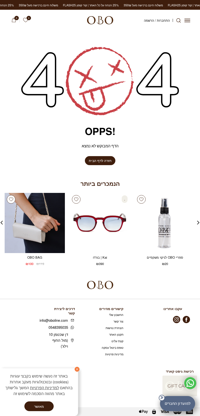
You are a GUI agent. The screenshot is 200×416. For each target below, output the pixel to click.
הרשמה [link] (149, 20)
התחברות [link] (163, 20)
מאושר (39, 406)
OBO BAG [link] (34, 257)
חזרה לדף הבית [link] (100, 160)
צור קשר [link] (118, 321)
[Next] (1, 221)
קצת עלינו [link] (117, 341)
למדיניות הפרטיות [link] (44, 387)
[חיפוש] (178, 20)
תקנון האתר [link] (116, 334)
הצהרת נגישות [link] (114, 328)
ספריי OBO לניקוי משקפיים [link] (165, 257)
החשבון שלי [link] (116, 314)
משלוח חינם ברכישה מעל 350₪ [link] (129, 5)
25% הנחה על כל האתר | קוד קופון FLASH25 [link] (77, 5)
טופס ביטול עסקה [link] (112, 347)
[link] (25, 20)
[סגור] (77, 369)
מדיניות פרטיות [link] (114, 354)
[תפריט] (187, 20)
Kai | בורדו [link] (100, 257)
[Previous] (198, 221)
